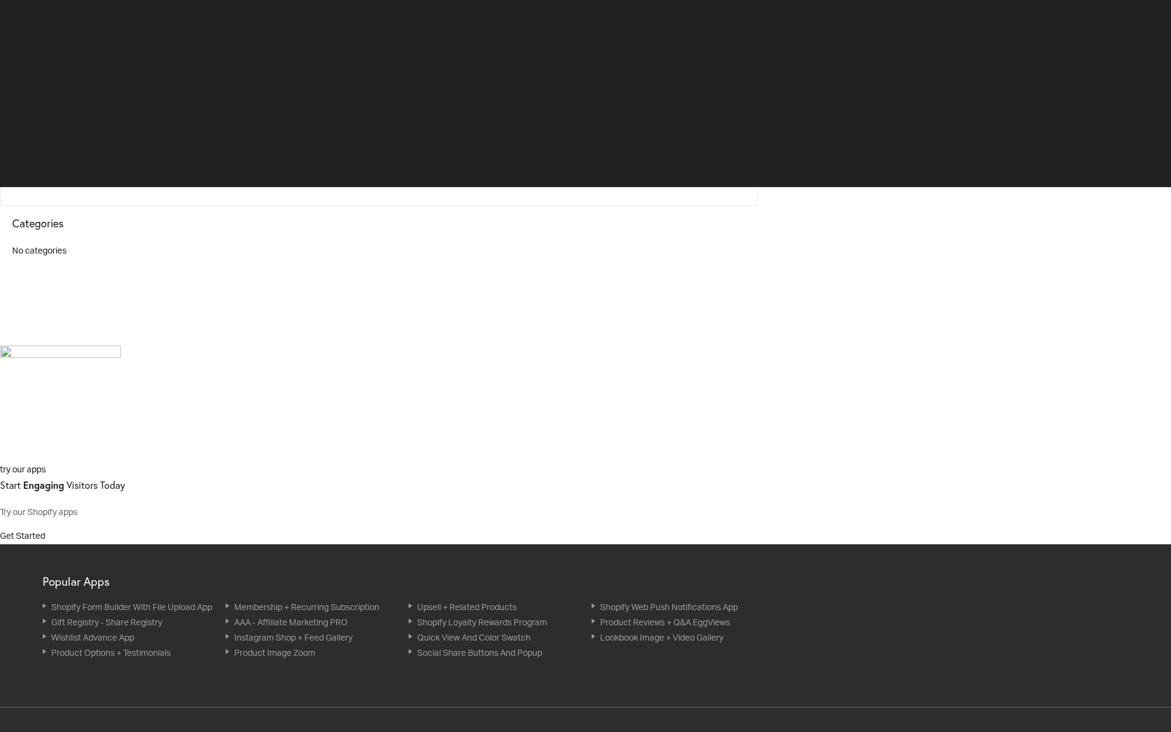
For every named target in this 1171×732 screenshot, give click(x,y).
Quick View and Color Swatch (474, 637)
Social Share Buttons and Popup (479, 652)
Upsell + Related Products (467, 607)
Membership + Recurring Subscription (306, 607)
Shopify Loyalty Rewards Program (482, 622)
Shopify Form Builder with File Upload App (131, 607)
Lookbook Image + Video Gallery (661, 637)
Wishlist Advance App (92, 637)
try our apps (23, 469)
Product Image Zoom (274, 652)
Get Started (23, 535)
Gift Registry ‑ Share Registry (106, 622)
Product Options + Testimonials (111, 652)
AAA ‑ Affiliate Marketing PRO (291, 622)
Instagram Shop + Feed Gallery (293, 637)
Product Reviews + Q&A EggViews (665, 622)
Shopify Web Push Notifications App (669, 607)
